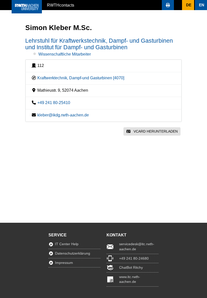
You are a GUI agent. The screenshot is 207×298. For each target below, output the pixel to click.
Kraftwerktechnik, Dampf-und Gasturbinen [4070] (80, 78)
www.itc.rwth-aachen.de (129, 279)
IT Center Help (67, 244)
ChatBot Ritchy (131, 267)
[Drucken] (168, 5)
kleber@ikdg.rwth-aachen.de (63, 115)
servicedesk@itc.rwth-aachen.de (136, 246)
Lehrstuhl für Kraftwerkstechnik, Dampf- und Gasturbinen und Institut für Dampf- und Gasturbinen (99, 44)
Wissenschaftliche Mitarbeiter (64, 54)
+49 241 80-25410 (53, 103)
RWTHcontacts (60, 5)
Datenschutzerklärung (72, 253)
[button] (6, 5)
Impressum (64, 263)
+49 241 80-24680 (134, 258)
